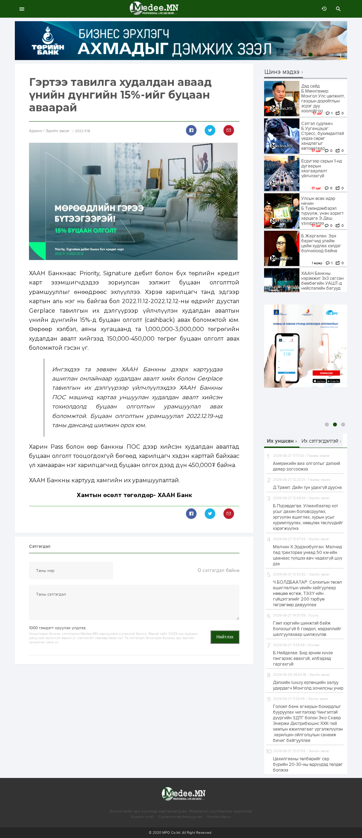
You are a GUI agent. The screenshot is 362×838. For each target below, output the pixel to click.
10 (327, 55)
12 (343, 55)
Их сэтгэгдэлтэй (320, 441)
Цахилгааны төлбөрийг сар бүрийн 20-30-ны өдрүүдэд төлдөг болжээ (308, 764)
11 (335, 55)
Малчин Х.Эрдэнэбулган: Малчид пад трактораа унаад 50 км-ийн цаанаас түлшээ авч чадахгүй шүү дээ (307, 555)
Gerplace (209, 378)
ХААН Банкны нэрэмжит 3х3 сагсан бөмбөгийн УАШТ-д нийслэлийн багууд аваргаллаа (322, 283)
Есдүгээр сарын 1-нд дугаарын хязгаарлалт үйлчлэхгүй (321, 168)
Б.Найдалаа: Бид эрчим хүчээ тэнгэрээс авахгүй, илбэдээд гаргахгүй (303, 658)
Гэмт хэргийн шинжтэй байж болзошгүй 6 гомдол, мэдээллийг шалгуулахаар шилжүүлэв (307, 628)
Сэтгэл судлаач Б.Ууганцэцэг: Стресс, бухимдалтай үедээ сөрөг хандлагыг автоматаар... (322, 136)
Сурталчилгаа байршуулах (180, 817)
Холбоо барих (219, 817)
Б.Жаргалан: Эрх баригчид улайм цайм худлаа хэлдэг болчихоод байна (321, 243)
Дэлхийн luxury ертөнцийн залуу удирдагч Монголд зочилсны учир (308, 685)
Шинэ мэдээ (281, 72)
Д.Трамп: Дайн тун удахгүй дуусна (307, 487)
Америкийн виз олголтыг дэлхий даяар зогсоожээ (306, 466)
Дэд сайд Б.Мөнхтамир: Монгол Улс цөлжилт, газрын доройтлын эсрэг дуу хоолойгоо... (323, 98)
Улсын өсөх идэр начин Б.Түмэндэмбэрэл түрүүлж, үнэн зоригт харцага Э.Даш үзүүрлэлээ (322, 211)
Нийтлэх (224, 637)
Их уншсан (280, 441)
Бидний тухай (142, 817)
